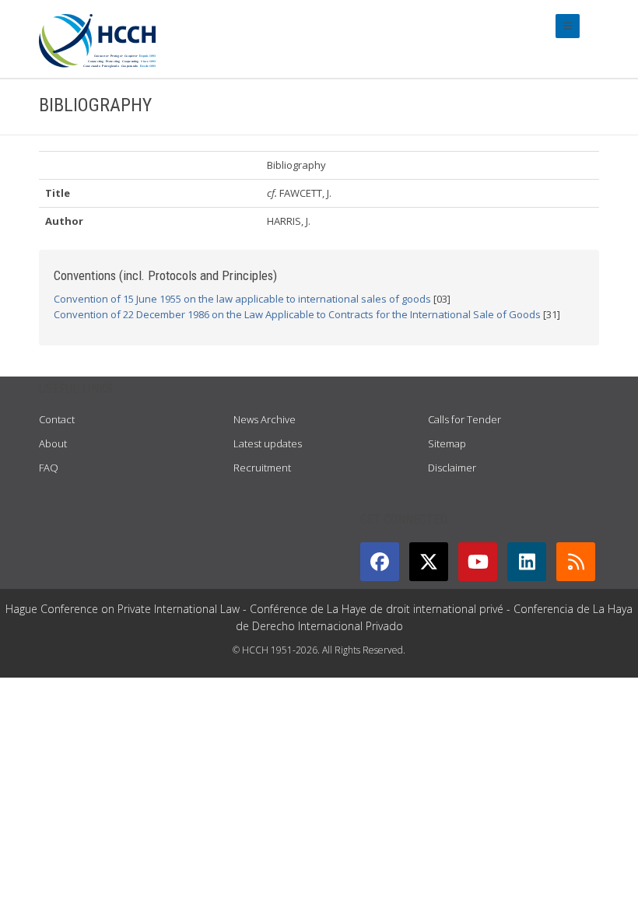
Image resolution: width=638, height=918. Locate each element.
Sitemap (447, 443)
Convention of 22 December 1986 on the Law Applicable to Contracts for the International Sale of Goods (297, 314)
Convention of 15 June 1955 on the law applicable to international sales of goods (242, 299)
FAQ (48, 468)
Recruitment (262, 468)
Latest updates (267, 443)
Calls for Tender (464, 419)
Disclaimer (452, 468)
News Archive (264, 419)
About (53, 443)
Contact (57, 419)
